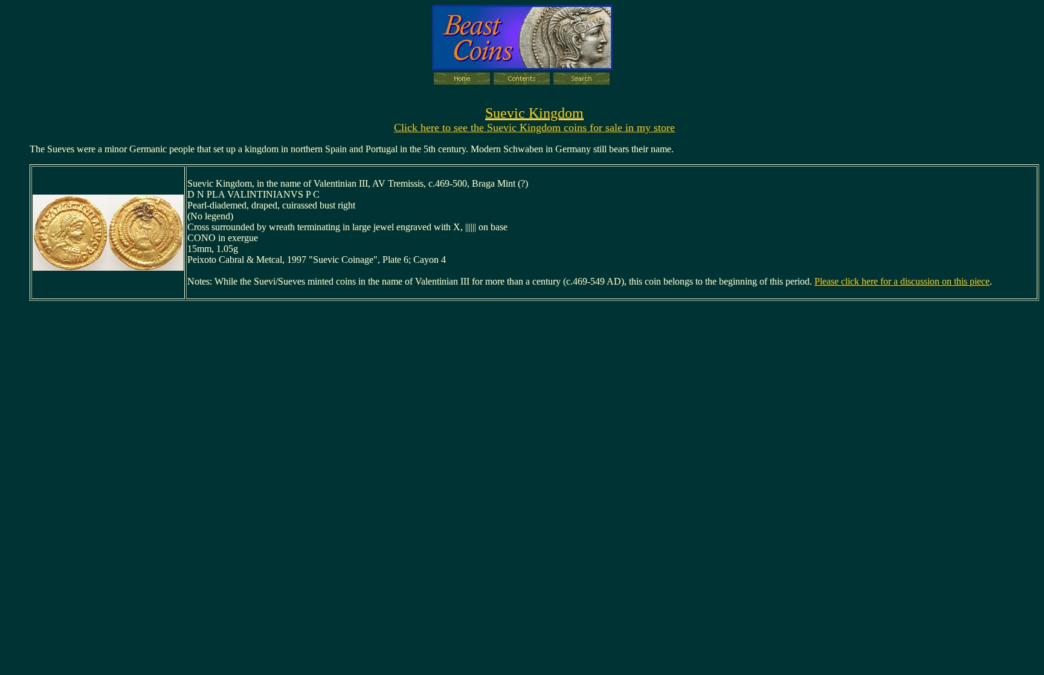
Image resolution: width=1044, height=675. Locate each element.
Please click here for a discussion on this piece (902, 281)
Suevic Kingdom (534, 113)
